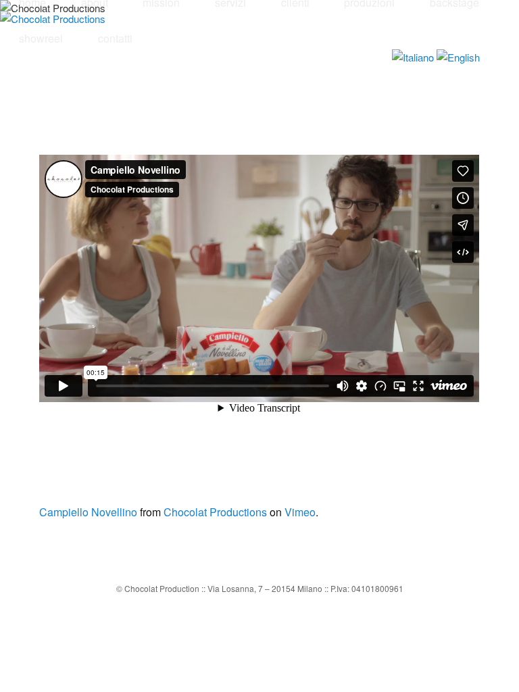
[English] (458, 57)
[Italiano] (413, 57)
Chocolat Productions (215, 512)
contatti (115, 38)
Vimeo (300, 512)
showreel (41, 38)
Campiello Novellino (88, 512)
